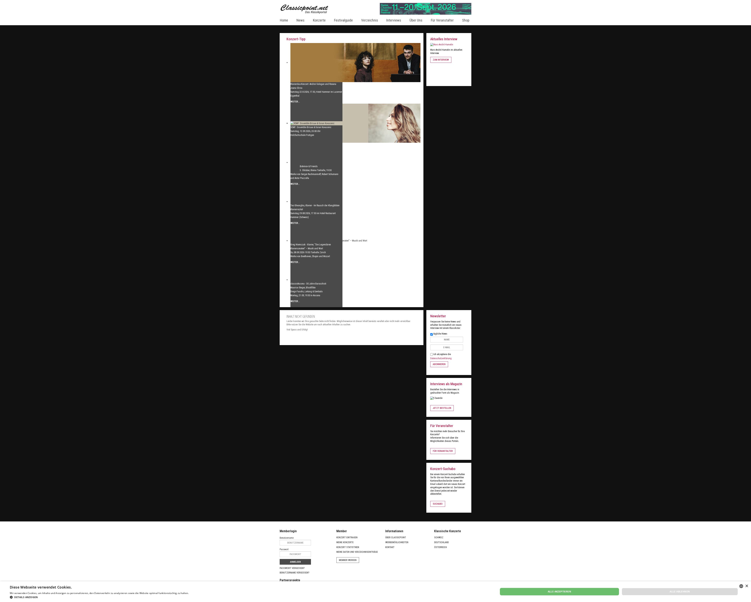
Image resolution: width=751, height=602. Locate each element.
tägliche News (440, 333)
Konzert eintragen (347, 537)
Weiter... (295, 101)
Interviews (393, 20)
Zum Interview (441, 59)
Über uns (416, 20)
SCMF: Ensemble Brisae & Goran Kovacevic (310, 127)
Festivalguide (343, 20)
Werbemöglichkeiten (396, 542)
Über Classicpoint (395, 537)
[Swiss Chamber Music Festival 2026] (425, 8)
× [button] (746, 586)
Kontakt (389, 547)
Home (284, 20)
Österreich (440, 547)
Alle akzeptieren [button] (559, 591)
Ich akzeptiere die (441, 356)
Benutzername (287, 538)
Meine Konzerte (345, 542)
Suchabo (438, 503)
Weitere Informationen (202, 593)
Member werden (348, 560)
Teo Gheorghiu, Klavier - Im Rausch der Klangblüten (315, 205)
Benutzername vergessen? (294, 572)
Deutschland (441, 542)
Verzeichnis (369, 20)
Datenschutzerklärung (441, 358)
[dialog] (375, 591)
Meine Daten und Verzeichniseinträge (357, 552)
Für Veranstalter (442, 20)
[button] (112, 597)
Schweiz (438, 537)
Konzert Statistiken (347, 547)
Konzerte (319, 20)
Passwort (284, 549)
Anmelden (295, 562)
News (300, 20)
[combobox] (741, 586)
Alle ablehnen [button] (680, 591)
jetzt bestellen (442, 408)
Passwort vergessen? (292, 568)
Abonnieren (439, 364)
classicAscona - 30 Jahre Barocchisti (308, 283)
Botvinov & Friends (309, 166)
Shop (465, 20)
